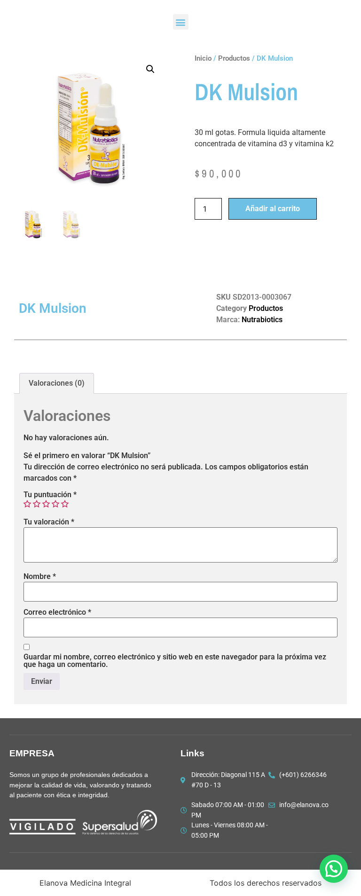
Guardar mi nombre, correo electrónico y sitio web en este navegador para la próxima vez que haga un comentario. (175, 660)
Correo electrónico (57, 612)
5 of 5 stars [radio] (65, 503)
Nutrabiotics (262, 319)
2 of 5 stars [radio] (36, 503)
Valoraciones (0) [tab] (57, 383)
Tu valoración (49, 522)
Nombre (40, 576)
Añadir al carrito (272, 208)
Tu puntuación (50, 495)
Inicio (203, 58)
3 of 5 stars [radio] (46, 503)
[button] (180, 22)
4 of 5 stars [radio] (55, 503)
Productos (234, 58)
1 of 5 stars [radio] (27, 503)
